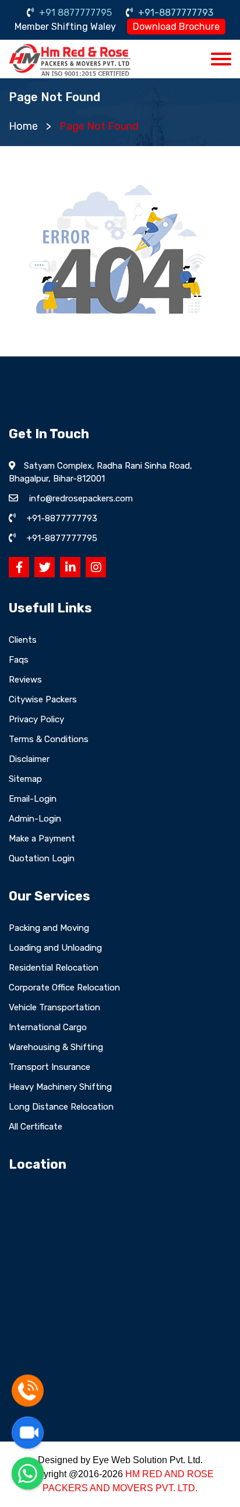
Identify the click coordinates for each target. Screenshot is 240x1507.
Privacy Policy (36, 719)
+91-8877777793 (174, 12)
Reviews (25, 679)
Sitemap (25, 779)
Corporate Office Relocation (64, 987)
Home (23, 126)
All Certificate (35, 1126)
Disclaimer (29, 759)
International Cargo (48, 1027)
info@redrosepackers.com (81, 498)
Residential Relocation (53, 967)
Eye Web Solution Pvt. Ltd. (148, 1460)
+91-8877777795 (62, 538)
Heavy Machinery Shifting (60, 1087)
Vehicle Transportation (54, 1007)
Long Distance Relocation (61, 1106)
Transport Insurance (49, 1067)
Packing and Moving (49, 928)
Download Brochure (176, 26)
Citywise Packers (43, 699)
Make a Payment (42, 838)
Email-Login (33, 799)
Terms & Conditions (49, 739)
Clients (23, 640)
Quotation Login (42, 858)
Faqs (19, 659)
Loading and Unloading (55, 948)
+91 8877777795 (74, 12)
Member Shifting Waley (65, 26)
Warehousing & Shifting (56, 1047)
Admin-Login (35, 818)
